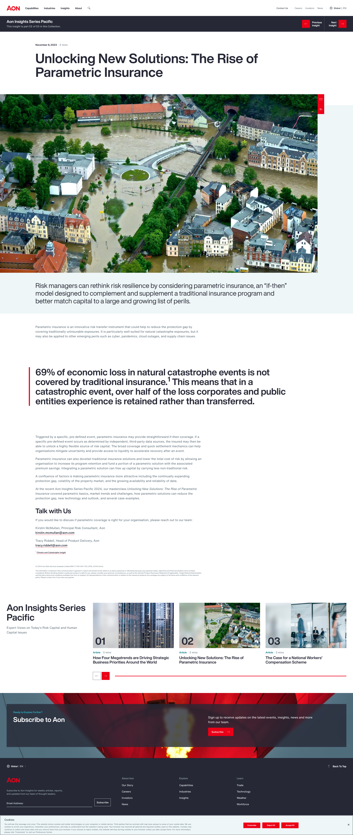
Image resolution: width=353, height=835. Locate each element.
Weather (241, 798)
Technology (244, 791)
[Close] (349, 825)
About (78, 8)
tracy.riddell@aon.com (51, 545)
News (320, 8)
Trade (240, 785)
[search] (89, 8)
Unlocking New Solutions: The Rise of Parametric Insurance (211, 660)
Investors (309, 8)
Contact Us (282, 8)
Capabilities (31, 8)
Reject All (271, 825)
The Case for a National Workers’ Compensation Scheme (294, 660)
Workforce (243, 804)
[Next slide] (105, 676)
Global (340, 8)
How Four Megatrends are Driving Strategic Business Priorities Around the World (131, 660)
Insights (65, 8)
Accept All (290, 825)
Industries (49, 8)
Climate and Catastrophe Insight (51, 552)
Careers (298, 8)
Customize (251, 825)
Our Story (127, 785)
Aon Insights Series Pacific (30, 21)
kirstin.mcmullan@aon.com (54, 532)
